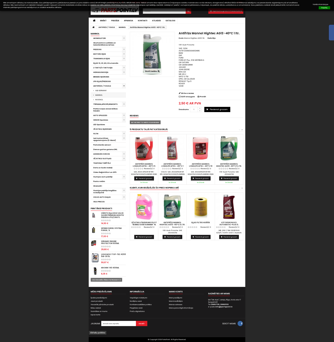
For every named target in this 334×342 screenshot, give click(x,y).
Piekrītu (324, 8)
